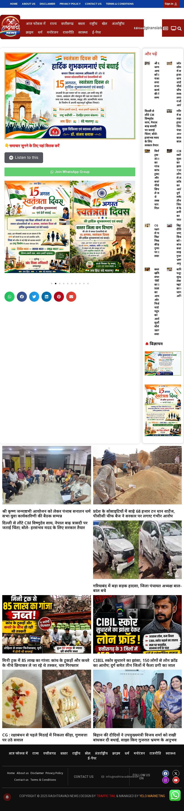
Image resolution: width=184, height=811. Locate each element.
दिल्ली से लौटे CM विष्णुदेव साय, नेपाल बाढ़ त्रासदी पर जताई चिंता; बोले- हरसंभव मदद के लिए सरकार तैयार (152, 128)
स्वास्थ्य (83, 32)
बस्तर (81, 23)
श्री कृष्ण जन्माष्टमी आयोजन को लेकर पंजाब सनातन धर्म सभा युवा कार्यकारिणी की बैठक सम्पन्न (46, 513)
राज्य (53, 23)
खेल (104, 23)
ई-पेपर (96, 32)
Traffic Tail (106, 796)
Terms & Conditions (120, 3)
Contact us (93, 3)
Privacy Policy (70, 3)
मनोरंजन (52, 32)
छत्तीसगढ (67, 23)
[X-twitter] (176, 773)
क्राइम (29, 32)
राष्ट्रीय (93, 23)
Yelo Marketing (152, 796)
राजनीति (68, 32)
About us (28, 3)
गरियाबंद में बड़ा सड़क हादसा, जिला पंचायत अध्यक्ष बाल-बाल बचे (137, 588)
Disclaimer (47, 3)
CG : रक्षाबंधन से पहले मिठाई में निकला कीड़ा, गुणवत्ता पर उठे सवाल (44, 737)
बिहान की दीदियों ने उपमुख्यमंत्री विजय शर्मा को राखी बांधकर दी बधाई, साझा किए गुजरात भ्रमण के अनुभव (135, 737)
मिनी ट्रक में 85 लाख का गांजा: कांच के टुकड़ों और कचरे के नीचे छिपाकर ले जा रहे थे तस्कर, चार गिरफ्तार (159, 179)
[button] (179, 28)
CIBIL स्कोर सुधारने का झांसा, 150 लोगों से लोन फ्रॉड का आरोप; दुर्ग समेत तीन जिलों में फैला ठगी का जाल (135, 663)
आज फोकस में (36, 23)
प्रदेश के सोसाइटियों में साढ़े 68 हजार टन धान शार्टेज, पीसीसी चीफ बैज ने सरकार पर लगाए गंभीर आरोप (134, 513)
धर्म (40, 32)
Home (14, 3)
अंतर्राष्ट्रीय (118, 23)
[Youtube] (176, 780)
